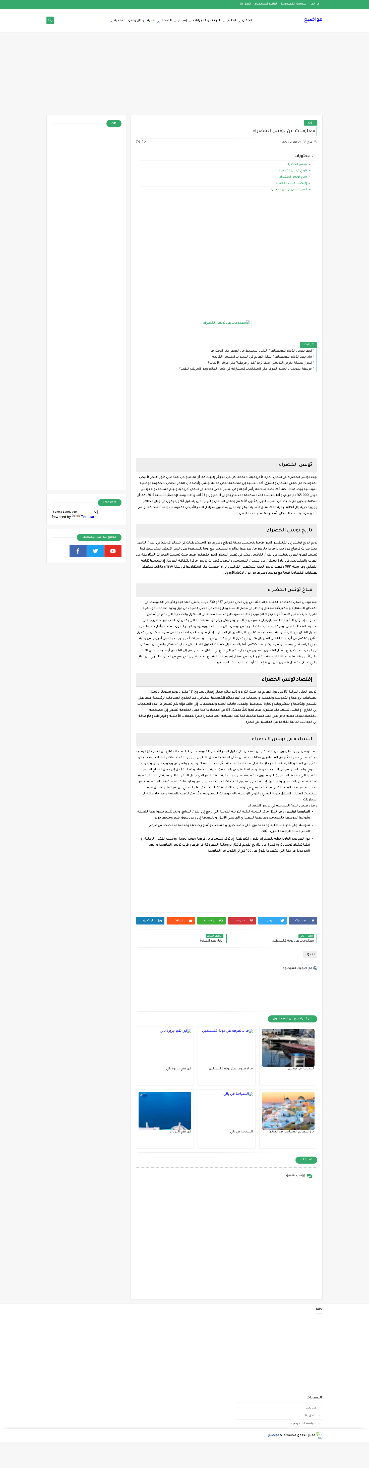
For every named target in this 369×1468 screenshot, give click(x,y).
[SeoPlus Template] (319, 1435)
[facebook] (78, 551)
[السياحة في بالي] (226, 1111)
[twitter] (95, 551)
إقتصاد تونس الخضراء (291, 183)
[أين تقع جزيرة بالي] (165, 1048)
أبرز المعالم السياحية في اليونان (292, 1132)
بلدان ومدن (136, 20)
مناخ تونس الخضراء (293, 177)
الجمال (247, 20)
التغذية (119, 20)
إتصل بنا (245, 4)
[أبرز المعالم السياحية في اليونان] (288, 1111)
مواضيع (313, 20)
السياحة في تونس (301, 1069)
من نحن (315, 4)
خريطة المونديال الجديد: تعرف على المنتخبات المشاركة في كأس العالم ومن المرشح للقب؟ (245, 369)
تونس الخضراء (296, 164)
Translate (88, 517)
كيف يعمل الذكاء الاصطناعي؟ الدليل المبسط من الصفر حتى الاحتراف (261, 351)
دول (311, 122)
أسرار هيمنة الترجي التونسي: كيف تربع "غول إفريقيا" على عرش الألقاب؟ (260, 363)
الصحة (167, 20)
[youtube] (113, 551)
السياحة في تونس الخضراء (288, 189)
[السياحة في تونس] (288, 1048)
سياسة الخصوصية (293, 4)
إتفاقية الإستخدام (266, 4)
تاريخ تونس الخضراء (292, 171)
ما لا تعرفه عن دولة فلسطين (231, 1069)
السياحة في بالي (241, 1132)
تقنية (151, 20)
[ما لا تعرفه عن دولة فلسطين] (226, 1048)
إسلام (182, 20)
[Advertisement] (184, 76)
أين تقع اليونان (180, 1132)
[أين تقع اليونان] (165, 1111)
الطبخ (231, 20)
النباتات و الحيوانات (207, 20)
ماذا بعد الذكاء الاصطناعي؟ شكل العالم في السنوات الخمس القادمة (262, 357)
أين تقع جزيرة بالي (178, 1069)
